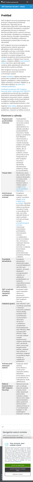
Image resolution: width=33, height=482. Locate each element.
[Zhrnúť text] (29, 421)
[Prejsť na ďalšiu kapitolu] (2, 426)
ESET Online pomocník (11, 435)
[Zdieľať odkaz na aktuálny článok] (20, 421)
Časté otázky (11, 106)
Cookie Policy (18, 463)
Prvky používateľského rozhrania (22, 189)
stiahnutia (21, 84)
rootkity (20, 203)
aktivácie (12, 86)
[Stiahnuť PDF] (25, 421)
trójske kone (20, 201)
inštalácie (4, 86)
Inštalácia (10, 77)
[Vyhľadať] (27, 2)
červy (23, 199)
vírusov (3, 59)
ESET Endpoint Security (13, 436)
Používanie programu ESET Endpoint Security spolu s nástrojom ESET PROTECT (15, 90)
